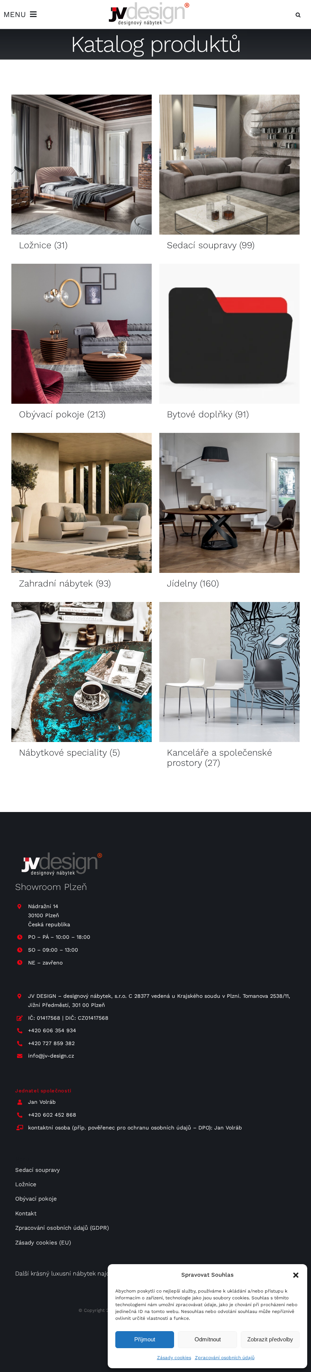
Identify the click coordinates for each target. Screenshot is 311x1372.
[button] (296, 1275)
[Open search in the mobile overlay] (298, 14)
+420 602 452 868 (52, 1115)
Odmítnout (208, 1339)
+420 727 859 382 (51, 1043)
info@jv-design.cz (51, 1056)
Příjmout (144, 1339)
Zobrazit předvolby (270, 1339)
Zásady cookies (174, 1357)
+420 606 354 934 (52, 1030)
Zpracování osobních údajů (224, 1357)
